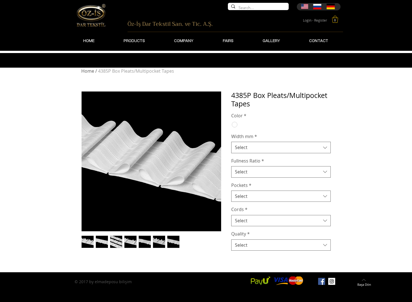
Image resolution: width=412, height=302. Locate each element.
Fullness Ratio (247, 161)
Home (87, 71)
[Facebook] (321, 281)
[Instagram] (331, 281)
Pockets (241, 185)
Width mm (244, 136)
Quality (240, 234)
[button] (335, 19)
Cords (239, 209)
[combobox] (281, 147)
